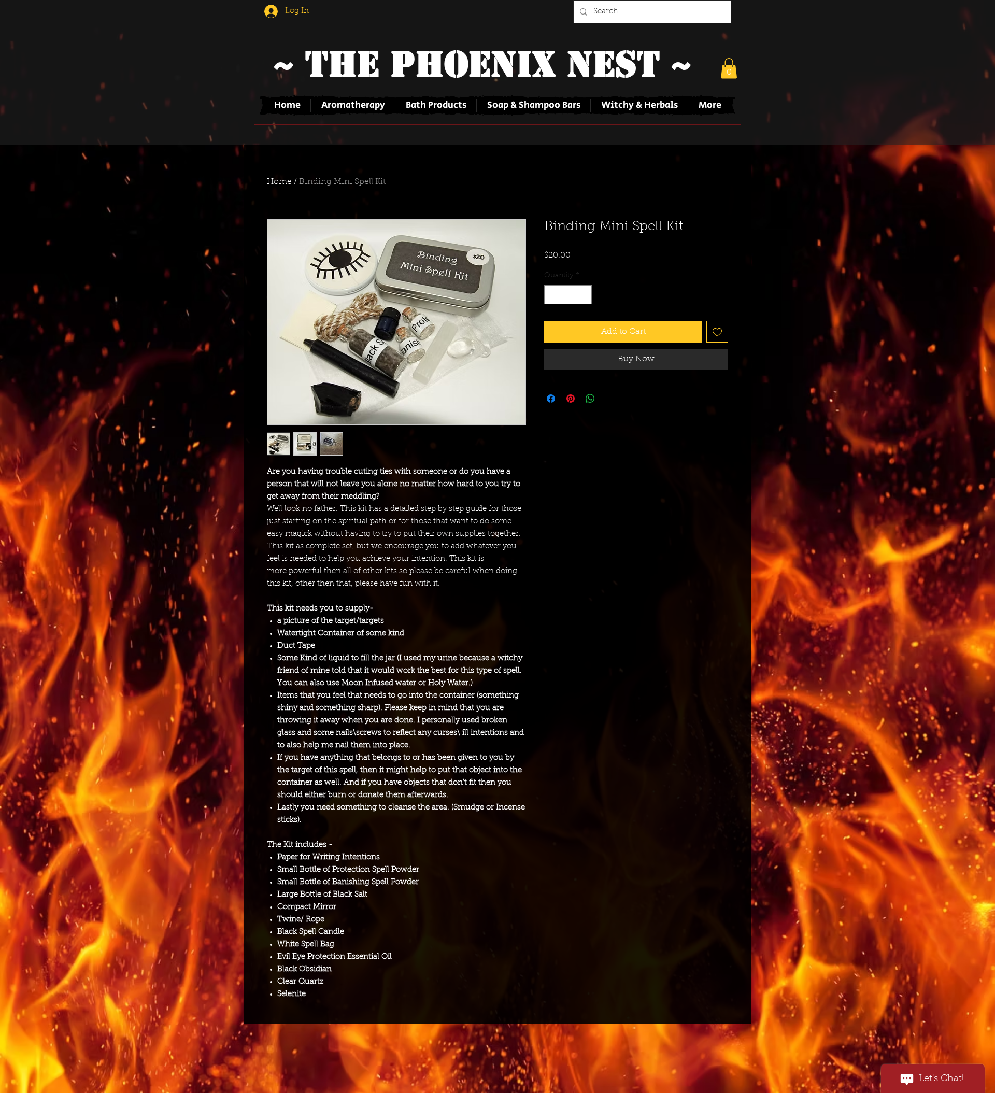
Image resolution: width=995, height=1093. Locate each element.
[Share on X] (610, 398)
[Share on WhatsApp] (590, 398)
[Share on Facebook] (551, 398)
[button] (728, 68)
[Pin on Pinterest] (570, 398)
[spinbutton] (568, 295)
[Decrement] (552, 295)
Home (279, 182)
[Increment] (583, 295)
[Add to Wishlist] (717, 332)
